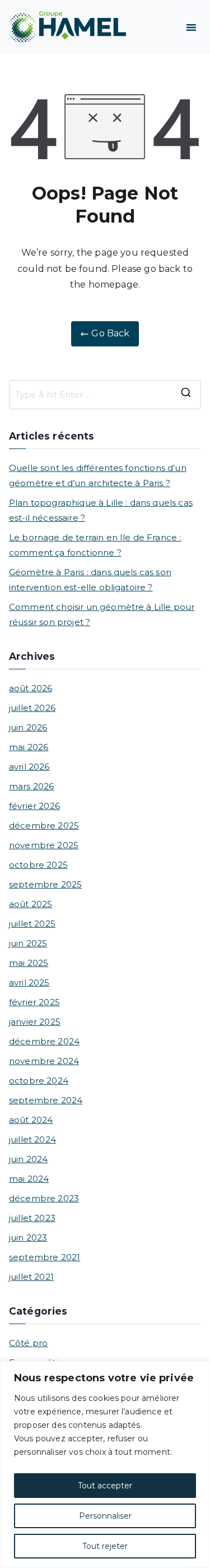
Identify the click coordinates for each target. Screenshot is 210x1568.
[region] (105, 1464)
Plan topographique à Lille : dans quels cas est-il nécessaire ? (101, 510)
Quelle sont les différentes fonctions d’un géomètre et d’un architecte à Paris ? (97, 475)
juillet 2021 (31, 1276)
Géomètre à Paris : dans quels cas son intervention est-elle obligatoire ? (90, 580)
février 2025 (34, 1002)
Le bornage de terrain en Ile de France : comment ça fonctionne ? (95, 545)
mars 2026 (31, 786)
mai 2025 (28, 963)
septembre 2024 (45, 1100)
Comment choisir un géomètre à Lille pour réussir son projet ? (101, 614)
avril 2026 (29, 766)
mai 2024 (29, 1178)
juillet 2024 (32, 1139)
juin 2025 (28, 943)
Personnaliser (105, 1516)
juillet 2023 (32, 1218)
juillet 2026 (32, 707)
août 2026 (30, 688)
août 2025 (30, 904)
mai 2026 (28, 747)
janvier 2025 (34, 1021)
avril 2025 (29, 982)
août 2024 (31, 1119)
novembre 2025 (43, 845)
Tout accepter (105, 1486)
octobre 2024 (38, 1080)
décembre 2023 (44, 1198)
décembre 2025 (44, 825)
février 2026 (34, 806)
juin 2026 (28, 727)
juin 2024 (28, 1159)
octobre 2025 (38, 864)
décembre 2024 (44, 1041)
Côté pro (28, 1343)
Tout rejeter (105, 1546)
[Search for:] (105, 395)
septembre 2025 (45, 884)
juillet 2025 (32, 923)
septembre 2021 (44, 1257)
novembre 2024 (44, 1061)
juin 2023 (28, 1237)
